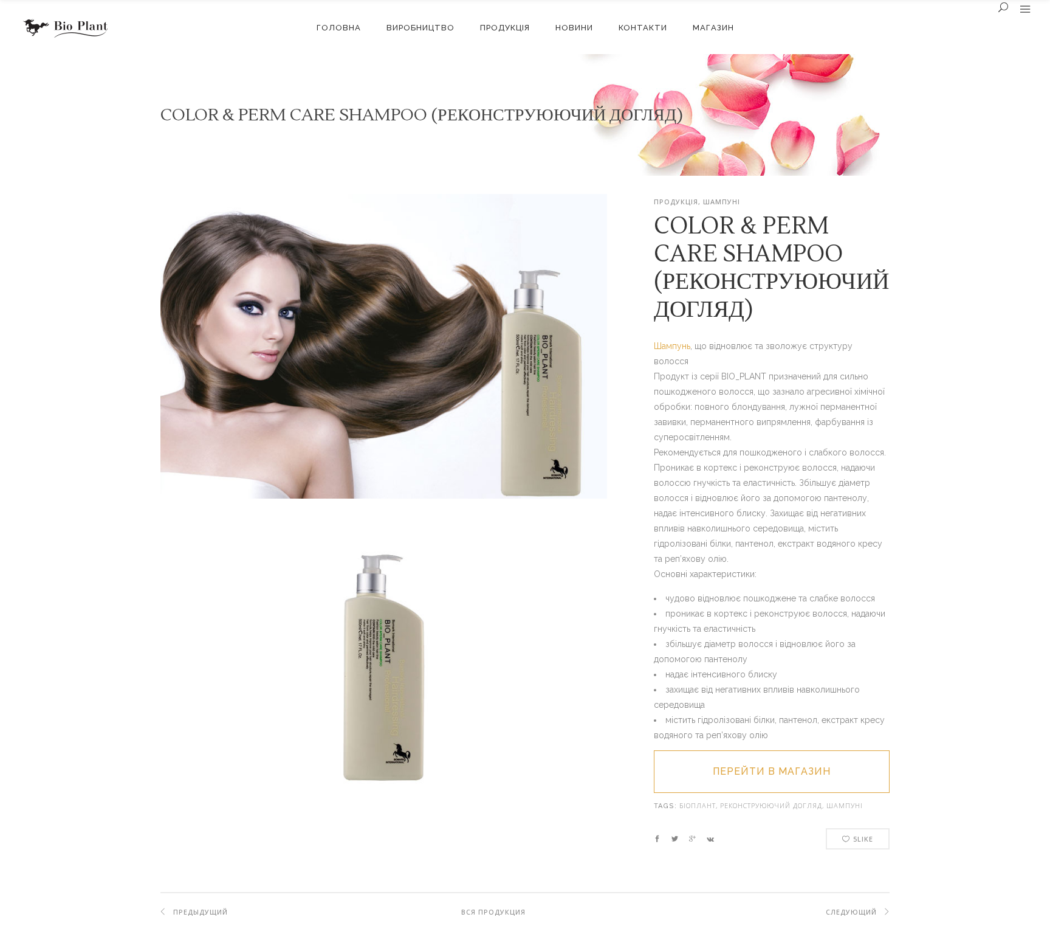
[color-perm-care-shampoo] (383, 817)
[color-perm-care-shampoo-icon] (383, 495)
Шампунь (672, 346)
